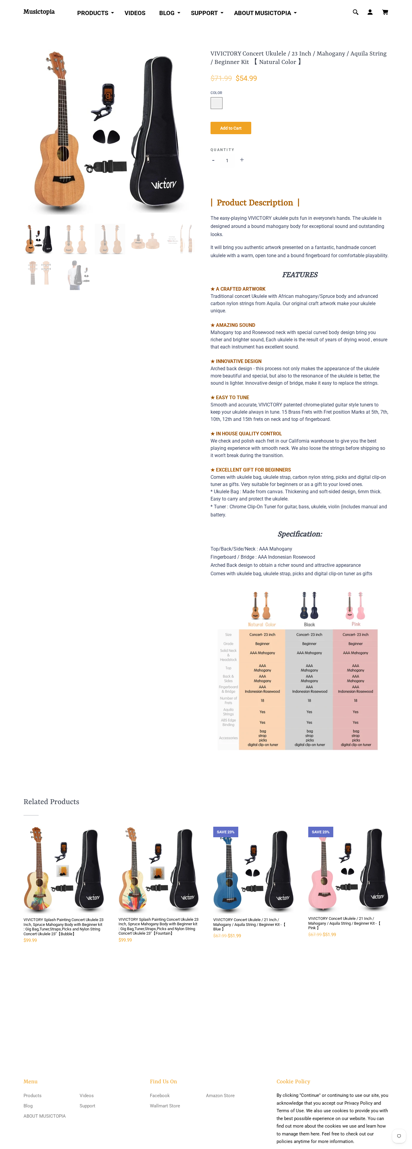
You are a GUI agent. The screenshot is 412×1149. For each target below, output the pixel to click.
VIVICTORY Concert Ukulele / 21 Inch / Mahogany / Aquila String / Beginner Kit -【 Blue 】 (249, 924)
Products (92, 13)
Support (204, 13)
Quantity (222, 150)
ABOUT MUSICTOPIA (262, 13)
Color (216, 93)
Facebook (160, 1095)
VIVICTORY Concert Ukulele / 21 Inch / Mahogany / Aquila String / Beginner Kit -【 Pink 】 (344, 923)
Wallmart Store (165, 1106)
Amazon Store (220, 1095)
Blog (167, 13)
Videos (135, 13)
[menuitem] (94, 12)
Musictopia (39, 12)
